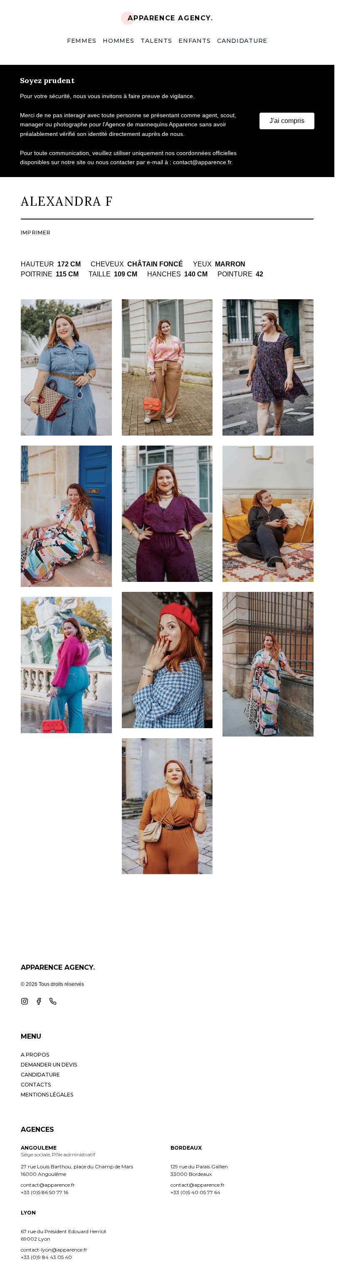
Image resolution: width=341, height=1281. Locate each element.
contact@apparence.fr (48, 1185)
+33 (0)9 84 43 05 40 (46, 1257)
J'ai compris (286, 120)
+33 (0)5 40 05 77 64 (195, 1192)
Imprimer (36, 232)
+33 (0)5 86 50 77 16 (44, 1192)
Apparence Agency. (170, 18)
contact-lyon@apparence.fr (54, 1250)
